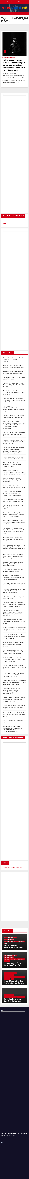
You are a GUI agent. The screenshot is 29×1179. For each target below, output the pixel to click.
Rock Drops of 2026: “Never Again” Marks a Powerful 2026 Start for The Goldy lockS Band (14, 674)
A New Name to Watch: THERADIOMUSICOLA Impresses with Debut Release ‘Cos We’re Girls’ (14, 472)
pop (5, 1033)
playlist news (21, 1031)
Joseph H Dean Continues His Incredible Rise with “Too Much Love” (13, 539)
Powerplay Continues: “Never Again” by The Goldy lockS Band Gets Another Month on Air (14, 590)
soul (12, 1051)
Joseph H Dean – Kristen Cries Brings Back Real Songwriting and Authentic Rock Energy (13, 577)
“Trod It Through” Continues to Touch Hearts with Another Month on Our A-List (14, 400)
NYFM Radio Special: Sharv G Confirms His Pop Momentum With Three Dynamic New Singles (14, 651)
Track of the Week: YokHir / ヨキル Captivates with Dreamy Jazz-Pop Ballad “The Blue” (14, 441)
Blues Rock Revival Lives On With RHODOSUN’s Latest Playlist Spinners (13, 644)
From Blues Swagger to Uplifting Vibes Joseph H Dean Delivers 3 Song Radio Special (13, 556)
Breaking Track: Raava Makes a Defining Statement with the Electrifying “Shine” (13, 563)
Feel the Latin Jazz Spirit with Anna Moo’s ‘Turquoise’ (12, 1073)
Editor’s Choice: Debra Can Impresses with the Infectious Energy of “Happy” (12, 464)
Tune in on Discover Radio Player (13, 867)
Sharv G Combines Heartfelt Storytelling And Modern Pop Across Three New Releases (12, 493)
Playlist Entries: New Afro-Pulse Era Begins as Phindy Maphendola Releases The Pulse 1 (14, 699)
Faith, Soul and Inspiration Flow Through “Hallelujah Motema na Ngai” (13, 506)
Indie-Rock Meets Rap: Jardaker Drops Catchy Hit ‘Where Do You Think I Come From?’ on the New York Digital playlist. (13, 65)
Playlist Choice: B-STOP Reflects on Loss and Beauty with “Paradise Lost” (14, 707)
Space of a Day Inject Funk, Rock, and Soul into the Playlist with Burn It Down (14, 714)
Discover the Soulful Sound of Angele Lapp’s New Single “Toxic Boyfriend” (13, 479)
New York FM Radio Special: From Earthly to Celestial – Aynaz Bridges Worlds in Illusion (14, 636)
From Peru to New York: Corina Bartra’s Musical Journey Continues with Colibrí (14, 522)
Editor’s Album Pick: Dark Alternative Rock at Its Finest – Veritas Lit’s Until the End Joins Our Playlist (14, 682)
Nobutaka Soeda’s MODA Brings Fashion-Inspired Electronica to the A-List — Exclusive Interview (14, 604)
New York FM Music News (9, 57)
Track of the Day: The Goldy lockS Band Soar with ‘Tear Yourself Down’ (14, 434)
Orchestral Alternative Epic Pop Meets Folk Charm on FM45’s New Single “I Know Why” (14, 659)
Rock (6, 1015)
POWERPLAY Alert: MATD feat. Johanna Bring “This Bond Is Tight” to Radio (14, 384)
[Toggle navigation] (13, 13)
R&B (9, 1033)
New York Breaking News (10, 1010)
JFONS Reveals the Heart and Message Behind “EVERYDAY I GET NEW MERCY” (14, 392)
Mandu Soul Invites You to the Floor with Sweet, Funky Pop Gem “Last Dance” (14, 629)
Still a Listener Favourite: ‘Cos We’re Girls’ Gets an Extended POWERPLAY (14, 359)
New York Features (9, 1012)
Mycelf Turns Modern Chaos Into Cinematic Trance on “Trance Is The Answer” (14, 667)
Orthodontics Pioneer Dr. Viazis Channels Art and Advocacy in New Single (14, 621)
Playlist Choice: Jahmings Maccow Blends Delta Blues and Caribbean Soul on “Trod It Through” (13, 514)
